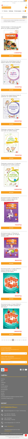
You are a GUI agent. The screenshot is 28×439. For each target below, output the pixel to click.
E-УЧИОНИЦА (15, 1)
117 (25, 340)
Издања (3, 394)
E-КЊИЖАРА (4, 1)
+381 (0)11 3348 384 (10, 414)
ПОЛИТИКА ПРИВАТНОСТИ (7, 398)
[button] (25, 11)
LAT (24, 0)
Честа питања (4, 387)
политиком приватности (5, 350)
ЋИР (26, 0)
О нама (2, 384)
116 (23, 340)
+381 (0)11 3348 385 (11, 415)
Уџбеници (3, 382)
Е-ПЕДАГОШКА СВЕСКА (23, 1)
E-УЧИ (18, 1)
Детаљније (11, 55)
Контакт (3, 391)
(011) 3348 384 (17, 422)
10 (19, 340)
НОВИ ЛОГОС (8, 1)
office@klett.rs (10, 426)
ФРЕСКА (11, 1)
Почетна (3, 379)
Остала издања (4, 386)
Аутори (2, 393)
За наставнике (4, 389)
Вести (2, 380)
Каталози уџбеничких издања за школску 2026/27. (12, 396)
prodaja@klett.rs (7, 430)
